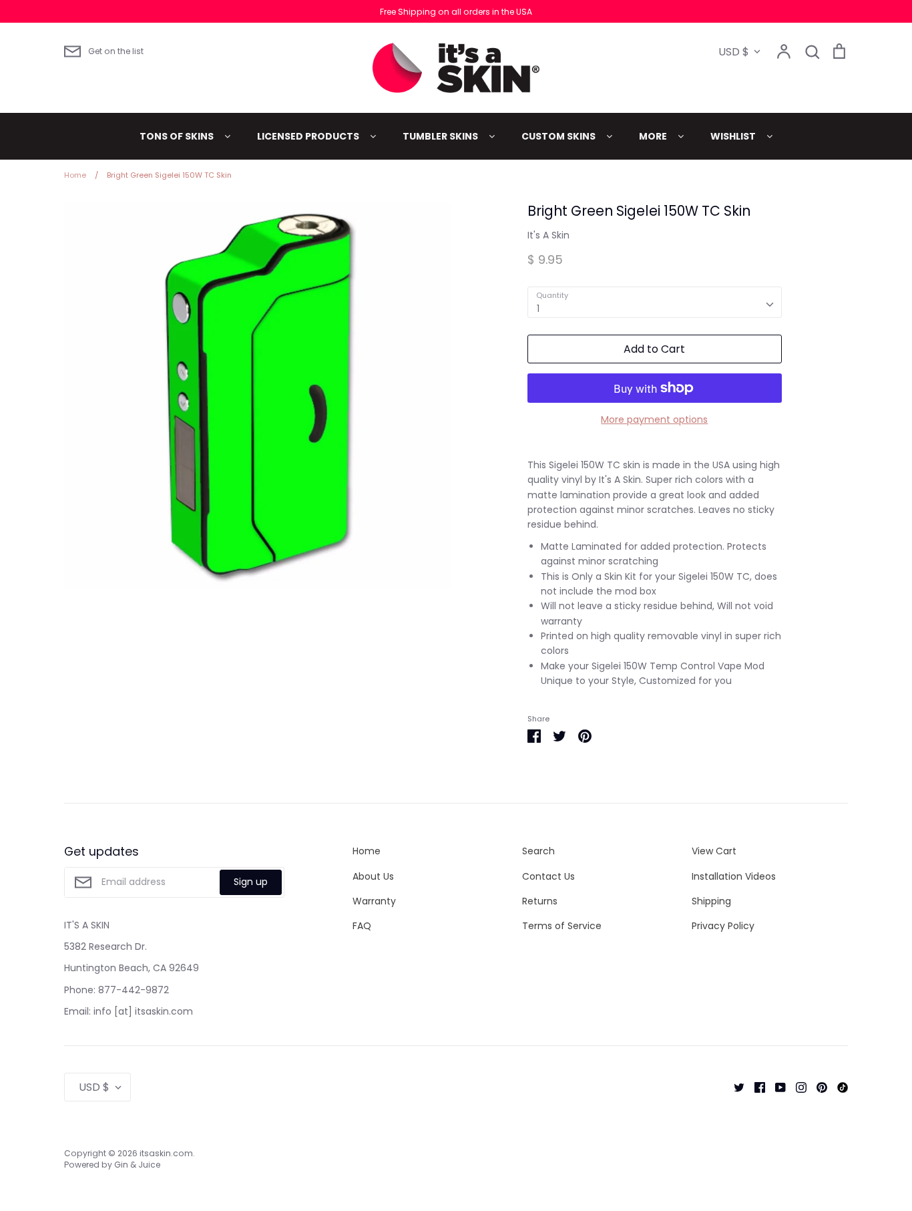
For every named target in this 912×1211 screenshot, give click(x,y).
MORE (654, 136)
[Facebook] (754, 1086)
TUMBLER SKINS (441, 136)
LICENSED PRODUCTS (309, 136)
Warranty (374, 901)
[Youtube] (775, 1086)
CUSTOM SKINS (559, 136)
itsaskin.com (166, 1153)
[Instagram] (796, 1086)
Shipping (711, 901)
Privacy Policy (723, 925)
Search (538, 851)
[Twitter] (734, 1086)
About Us (373, 876)
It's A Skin (548, 235)
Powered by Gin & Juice (112, 1164)
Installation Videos (734, 876)
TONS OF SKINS (178, 136)
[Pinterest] (817, 1086)
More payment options (654, 419)
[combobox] (654, 302)
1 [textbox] (538, 308)
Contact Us (548, 876)
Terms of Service (562, 925)
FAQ (362, 925)
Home (367, 851)
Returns (539, 901)
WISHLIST (734, 136)
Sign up (251, 881)
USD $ (733, 51)
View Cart (714, 851)
